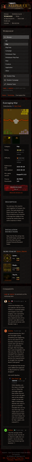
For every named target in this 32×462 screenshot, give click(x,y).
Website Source (19, 460)
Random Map (10, 76)
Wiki (17, 16)
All (6, 41)
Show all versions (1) (16, 193)
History (21, 19)
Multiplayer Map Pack (12, 57)
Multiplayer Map (10, 54)
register (10, 88)
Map (6, 44)
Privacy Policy (20, 458)
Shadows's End (17, 265)
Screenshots (9, 19)
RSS (4, 458)
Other (7, 71)
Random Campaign (12, 80)
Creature (8, 64)
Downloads (17, 14)
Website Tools (11, 84)
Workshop (8, 16)
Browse (9, 37)
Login (6, 23)
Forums (7, 21)
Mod (6, 61)
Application (8, 67)
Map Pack (8, 47)
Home (6, 14)
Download (16, 188)
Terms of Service (10, 458)
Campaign (8, 51)
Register (15, 23)
